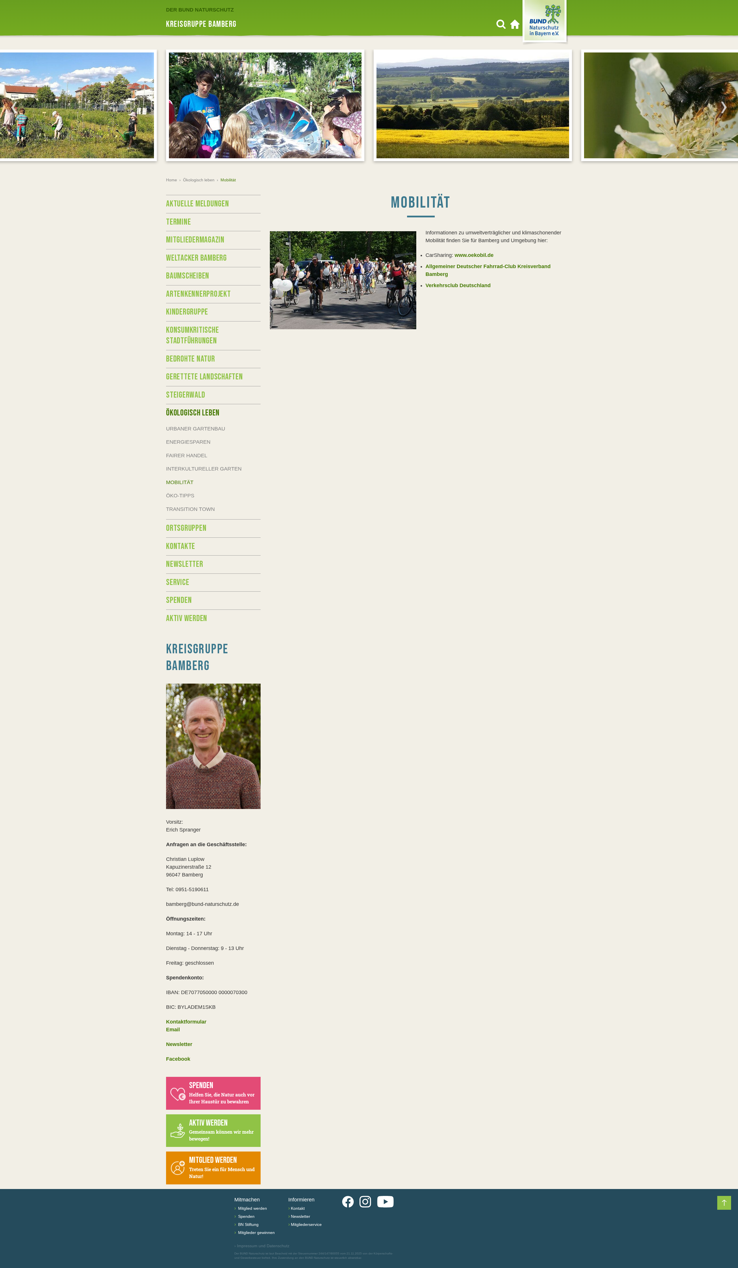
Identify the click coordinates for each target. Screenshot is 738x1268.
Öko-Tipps (180, 495)
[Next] (724, 107)
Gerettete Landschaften (204, 377)
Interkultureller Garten (204, 469)
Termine (178, 222)
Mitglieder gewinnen (256, 1232)
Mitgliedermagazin (195, 240)
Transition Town (190, 509)
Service (177, 582)
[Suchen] (501, 24)
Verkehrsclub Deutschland (458, 285)
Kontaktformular (186, 1022)
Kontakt (298, 1208)
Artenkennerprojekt (198, 294)
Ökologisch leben (198, 180)
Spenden (179, 600)
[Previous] (14, 107)
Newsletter (184, 564)
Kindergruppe (187, 312)
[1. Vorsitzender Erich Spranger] (213, 746)
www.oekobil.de (474, 255)
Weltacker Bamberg (196, 258)
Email (173, 1029)
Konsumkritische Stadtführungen (192, 335)
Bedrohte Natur (190, 359)
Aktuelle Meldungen (197, 204)
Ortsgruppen (186, 528)
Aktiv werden (186, 618)
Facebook (178, 1059)
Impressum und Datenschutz (261, 1245)
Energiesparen (188, 442)
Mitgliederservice (306, 1224)
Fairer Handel (186, 455)
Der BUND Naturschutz (200, 10)
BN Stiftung (248, 1224)
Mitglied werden (252, 1208)
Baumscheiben (187, 276)
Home (171, 180)
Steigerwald (185, 395)
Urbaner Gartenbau (195, 429)
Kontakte (180, 546)
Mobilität (179, 482)
